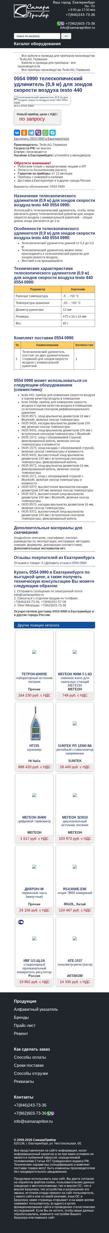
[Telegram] (31, 133)
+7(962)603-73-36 (80, 23)
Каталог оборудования (37, 44)
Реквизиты (24, 1081)
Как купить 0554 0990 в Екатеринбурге (41, 139)
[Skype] (52, 133)
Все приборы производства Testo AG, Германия (56, 70)
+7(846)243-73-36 (80, 15)
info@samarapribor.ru (77, 27)
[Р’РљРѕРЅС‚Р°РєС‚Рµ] (17, 133)
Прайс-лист (24, 1025)
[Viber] (38, 133)
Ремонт (21, 1033)
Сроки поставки (29, 1065)
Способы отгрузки (31, 1073)
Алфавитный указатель (36, 1009)
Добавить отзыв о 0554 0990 (66, 563)
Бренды (21, 1017)
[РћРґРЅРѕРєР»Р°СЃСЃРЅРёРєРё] (24, 133)
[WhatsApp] (45, 133)
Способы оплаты (30, 1057)
